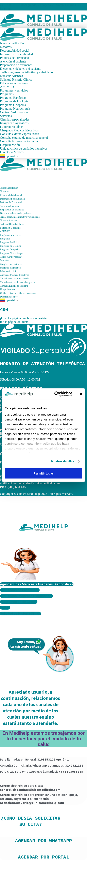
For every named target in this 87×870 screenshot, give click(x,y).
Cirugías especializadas (15, 119)
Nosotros (6, 47)
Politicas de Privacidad (14, 57)
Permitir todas (44, 473)
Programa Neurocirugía (15, 108)
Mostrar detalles (62, 461)
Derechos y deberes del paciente (20, 68)
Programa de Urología (14, 101)
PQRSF (72, 5)
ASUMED (7, 86)
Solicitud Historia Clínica (16, 79)
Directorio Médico (11, 152)
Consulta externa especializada (19, 134)
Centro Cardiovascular (14, 112)
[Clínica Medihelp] (43, 25)
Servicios (6, 116)
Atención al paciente (13, 61)
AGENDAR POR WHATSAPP (43, 840)
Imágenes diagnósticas (14, 123)
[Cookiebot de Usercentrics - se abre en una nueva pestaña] (54, 394)
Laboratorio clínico (12, 126)
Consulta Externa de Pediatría (19, 141)
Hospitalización (10, 145)
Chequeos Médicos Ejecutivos (19, 130)
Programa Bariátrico (13, 97)
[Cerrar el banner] (81, 394)
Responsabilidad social (14, 50)
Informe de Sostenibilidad (16, 54)
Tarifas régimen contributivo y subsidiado (26, 72)
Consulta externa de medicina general (24, 137)
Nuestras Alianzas (11, 76)
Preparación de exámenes (16, 65)
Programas (7, 94)
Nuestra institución (12, 43)
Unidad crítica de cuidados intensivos (24, 148)
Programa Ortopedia (13, 105)
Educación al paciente (14, 83)
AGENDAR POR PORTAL (43, 857)
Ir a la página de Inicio (14, 322)
